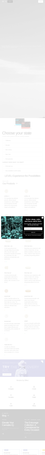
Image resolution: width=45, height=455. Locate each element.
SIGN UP (33, 232)
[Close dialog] (42, 218)
